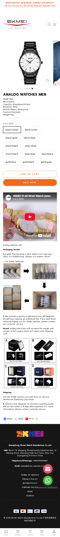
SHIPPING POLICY (30, 487)
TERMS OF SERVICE (30, 475)
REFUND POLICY (30, 483)
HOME (30, 491)
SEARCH (30, 495)
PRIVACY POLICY (30, 479)
